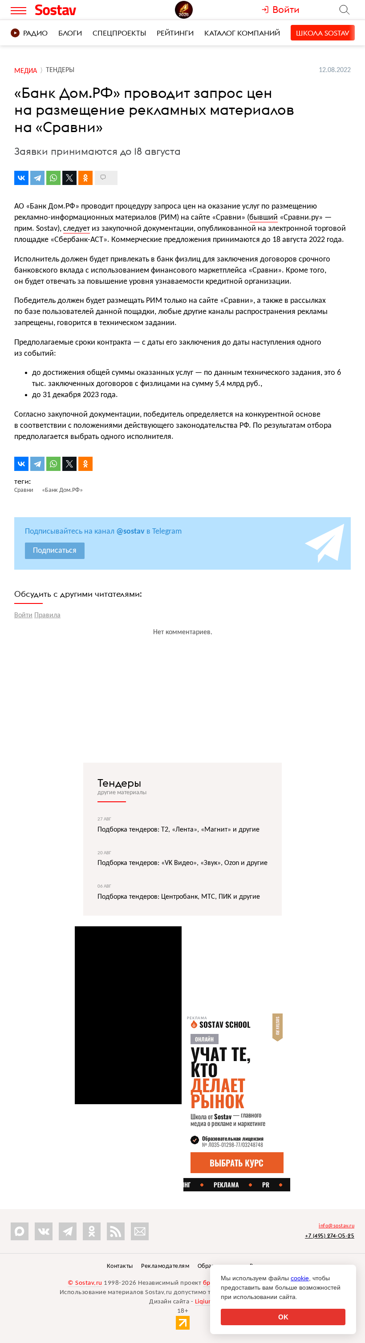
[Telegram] (37, 178)
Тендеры (119, 782)
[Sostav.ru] (75, 10)
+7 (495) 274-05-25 (329, 1235)
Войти (23, 615)
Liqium (204, 1302)
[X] (69, 178)
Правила (47, 615)
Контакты (120, 1266)
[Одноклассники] (85, 178)
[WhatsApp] (53, 178)
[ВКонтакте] (21, 178)
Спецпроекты (119, 32)
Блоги (70, 32)
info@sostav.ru (336, 1226)
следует (76, 229)
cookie (300, 1278)
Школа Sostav (322, 32)
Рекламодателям (165, 1266)
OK (283, 1317)
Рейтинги (175, 32)
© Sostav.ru (85, 1283)
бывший (263, 217)
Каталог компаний (242, 32)
